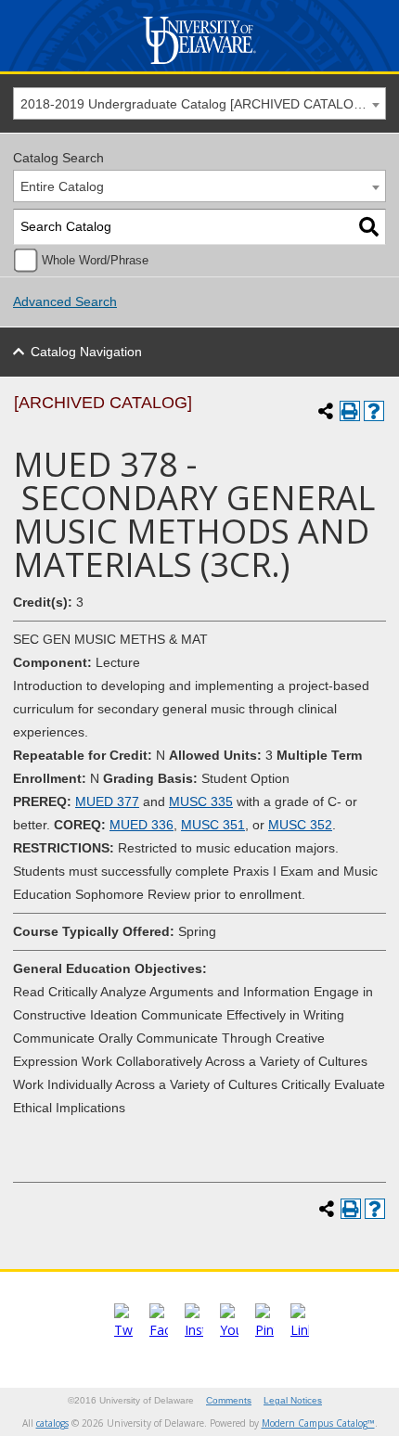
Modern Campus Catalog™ (318, 1423)
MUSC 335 (201, 801)
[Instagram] (194, 1330)
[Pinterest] (264, 1330)
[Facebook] (158, 1330)
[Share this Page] (325, 411)
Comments (228, 1400)
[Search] (369, 227)
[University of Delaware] (200, 64)
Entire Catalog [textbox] (62, 186)
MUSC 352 (300, 824)
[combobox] (199, 103)
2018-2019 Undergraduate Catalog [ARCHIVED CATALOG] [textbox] (193, 103)
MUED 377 (107, 801)
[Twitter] (123, 1330)
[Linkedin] (299, 1330)
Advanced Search (65, 301)
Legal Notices (293, 1400)
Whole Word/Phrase (95, 260)
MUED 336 (141, 824)
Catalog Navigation (86, 351)
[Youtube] (229, 1330)
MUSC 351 (213, 824)
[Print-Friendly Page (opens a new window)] (350, 411)
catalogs (52, 1423)
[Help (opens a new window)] (374, 411)
